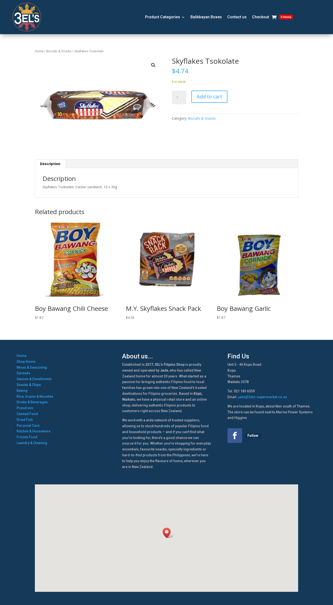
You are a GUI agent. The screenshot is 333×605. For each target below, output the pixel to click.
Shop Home (26, 362)
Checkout (260, 17)
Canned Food (27, 414)
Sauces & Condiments (34, 379)
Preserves (25, 408)
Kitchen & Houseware (33, 431)
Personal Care (28, 426)
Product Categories (162, 17)
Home (39, 51)
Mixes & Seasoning (32, 367)
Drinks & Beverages (32, 402)
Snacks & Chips (29, 385)
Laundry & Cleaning (32, 443)
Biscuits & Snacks (59, 51)
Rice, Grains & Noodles (35, 396)
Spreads (23, 373)
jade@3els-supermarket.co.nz (262, 397)
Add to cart (209, 96)
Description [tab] (50, 163)
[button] (153, 65)
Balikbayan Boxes (206, 17)
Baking (22, 391)
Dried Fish (25, 420)
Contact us (237, 17)
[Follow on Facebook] (234, 435)
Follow (252, 436)
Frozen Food (27, 437)
